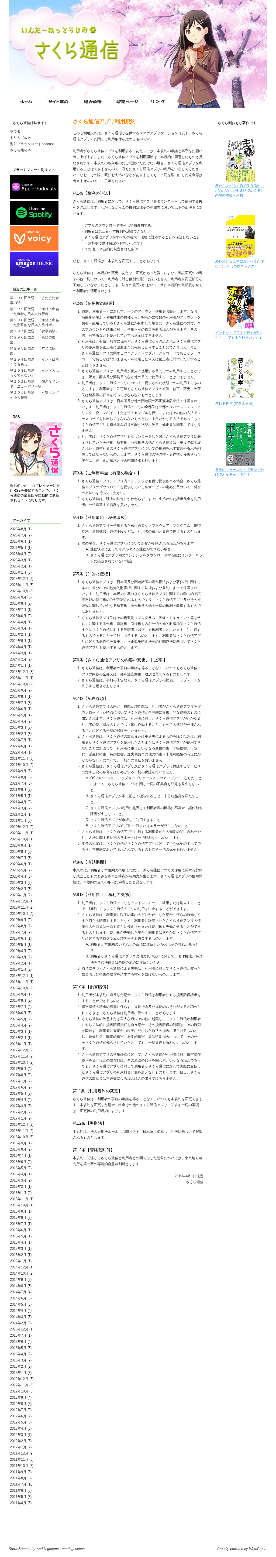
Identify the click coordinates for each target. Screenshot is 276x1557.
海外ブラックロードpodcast (32, 144)
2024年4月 (18, 647)
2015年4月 (18, 1242)
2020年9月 (18, 845)
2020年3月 (18, 883)
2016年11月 (19, 1131)
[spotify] (34, 224)
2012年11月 (19, 1385)
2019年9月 (18, 920)
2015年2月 (18, 1255)
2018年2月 (18, 1038)
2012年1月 (18, 1447)
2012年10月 (19, 1391)
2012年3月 (18, 1435)
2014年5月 (18, 1304)
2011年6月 (18, 1490)
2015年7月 (18, 1224)
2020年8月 (18, 852)
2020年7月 (18, 858)
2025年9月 (18, 597)
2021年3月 (18, 808)
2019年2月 (18, 963)
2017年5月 (18, 1093)
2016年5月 (18, 1168)
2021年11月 (19, 759)
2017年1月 (18, 1118)
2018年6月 (18, 1013)
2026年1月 (18, 572)
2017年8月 (18, 1075)
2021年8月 (18, 777)
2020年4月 (18, 876)
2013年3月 (18, 1360)
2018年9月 (18, 994)
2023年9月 (18, 690)
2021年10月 (19, 765)
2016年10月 (19, 1137)
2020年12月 (19, 827)
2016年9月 (18, 1143)
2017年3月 (18, 1106)
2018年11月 (19, 982)
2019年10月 (19, 914)
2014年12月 (19, 1267)
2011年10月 (19, 1466)
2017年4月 (18, 1100)
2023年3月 (18, 728)
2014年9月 (18, 1280)
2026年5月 (18, 548)
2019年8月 (18, 926)
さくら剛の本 (20, 150)
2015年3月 (18, 1249)
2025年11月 (19, 585)
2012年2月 (18, 1441)
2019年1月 (18, 969)
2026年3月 (18, 560)
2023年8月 (18, 696)
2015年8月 (18, 1218)
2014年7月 (18, 1292)
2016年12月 (19, 1125)
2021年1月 (18, 821)
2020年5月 (18, 870)
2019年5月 (18, 945)
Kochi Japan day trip (26, 1528)
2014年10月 (19, 1273)
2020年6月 (18, 864)
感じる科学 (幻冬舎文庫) (234, 404)
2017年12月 (19, 1050)
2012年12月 (19, 1379)
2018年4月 (18, 1025)
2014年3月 (18, 1317)
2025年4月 (18, 622)
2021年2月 (18, 814)
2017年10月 (19, 1062)
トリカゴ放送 (20, 138)
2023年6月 (18, 709)
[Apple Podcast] (34, 198)
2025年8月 (18, 603)
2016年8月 (18, 1149)
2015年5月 (18, 1236)
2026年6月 (18, 541)
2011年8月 (18, 1478)
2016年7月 (18, 1156)
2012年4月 (18, 1428)
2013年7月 (18, 1335)
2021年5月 (18, 796)
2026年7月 (18, 535)
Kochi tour (18, 1523)
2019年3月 (18, 957)
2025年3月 (18, 628)
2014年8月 (18, 1286)
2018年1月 (18, 1044)
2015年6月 (18, 1230)
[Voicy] (34, 249)
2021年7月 (18, 783)
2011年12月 (19, 1453)
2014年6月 (18, 1298)
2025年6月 (18, 616)
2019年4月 (18, 951)
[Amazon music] (34, 275)
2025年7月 (18, 610)
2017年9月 (18, 1069)
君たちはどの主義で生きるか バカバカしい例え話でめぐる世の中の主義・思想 (239, 190)
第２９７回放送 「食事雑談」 (34, 331)
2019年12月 (19, 901)
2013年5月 (18, 1348)
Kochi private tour (23, 1519)
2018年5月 (18, 1019)
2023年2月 (18, 734)
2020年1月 (18, 895)
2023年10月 (19, 684)
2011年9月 (18, 1472)
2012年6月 (18, 1416)
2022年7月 (18, 740)
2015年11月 (19, 1199)
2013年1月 (18, 1373)
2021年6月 (18, 790)
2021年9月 (18, 771)
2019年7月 (18, 932)
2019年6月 (18, 938)
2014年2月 (18, 1323)
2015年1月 (18, 1261)
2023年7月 (18, 703)
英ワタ (15, 131)
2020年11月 (19, 833)
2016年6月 (18, 1162)
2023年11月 (19, 678)
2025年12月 (19, 579)
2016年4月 (18, 1174)
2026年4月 (18, 554)
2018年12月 (19, 976)
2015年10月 (19, 1205)
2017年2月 (18, 1112)
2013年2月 (18, 1366)
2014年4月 (18, 1311)
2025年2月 (18, 634)
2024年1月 (18, 665)
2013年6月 (18, 1342)
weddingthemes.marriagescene (60, 1549)
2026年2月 (18, 566)
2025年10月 (19, 591)
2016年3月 (18, 1180)
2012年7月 (18, 1410)
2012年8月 (18, 1404)
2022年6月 (18, 746)
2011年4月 (18, 1503)
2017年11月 (19, 1056)
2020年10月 (19, 839)
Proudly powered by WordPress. (242, 1549)
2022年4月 (18, 752)
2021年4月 (18, 802)
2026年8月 (18, 529)
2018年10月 (19, 988)
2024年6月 (18, 641)
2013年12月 (19, 1329)
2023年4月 (18, 721)
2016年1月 (18, 1193)
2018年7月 (18, 1007)
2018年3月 (18, 1031)
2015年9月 (18, 1211)
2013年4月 (18, 1354)
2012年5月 (18, 1422)
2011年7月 (18, 1484)
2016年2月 (18, 1187)
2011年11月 (19, 1459)
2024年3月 (18, 653)
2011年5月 (18, 1497)
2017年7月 (18, 1081)
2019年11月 (19, 907)
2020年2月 (18, 889)
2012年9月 (18, 1397)
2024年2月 (18, 659)
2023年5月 (18, 715)
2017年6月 (18, 1087)
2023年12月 (19, 672)
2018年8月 (18, 1000)
